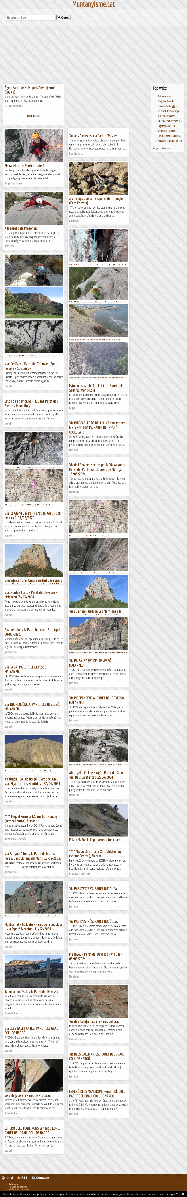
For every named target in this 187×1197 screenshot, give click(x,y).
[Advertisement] (93, 55)
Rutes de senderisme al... (170, 121)
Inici (12, 1177)
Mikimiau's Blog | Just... (169, 106)
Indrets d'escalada (166, 116)
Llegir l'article (34, 115)
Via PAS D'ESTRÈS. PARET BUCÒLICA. (93, 888)
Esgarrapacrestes (166, 126)
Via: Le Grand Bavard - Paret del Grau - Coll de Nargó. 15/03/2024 (33, 515)
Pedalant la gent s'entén (170, 140)
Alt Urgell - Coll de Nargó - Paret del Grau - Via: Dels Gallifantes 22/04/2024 (97, 774)
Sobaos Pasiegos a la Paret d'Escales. (93, 135)
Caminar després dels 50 (169, 135)
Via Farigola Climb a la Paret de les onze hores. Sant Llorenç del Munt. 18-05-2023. (33, 855)
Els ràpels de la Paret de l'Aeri (24, 165)
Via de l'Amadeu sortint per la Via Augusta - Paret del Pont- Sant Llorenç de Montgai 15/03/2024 (98, 469)
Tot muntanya (164, 96)
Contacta (42, 1177)
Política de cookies (18, 1187)
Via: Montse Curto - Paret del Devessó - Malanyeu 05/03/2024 (31, 594)
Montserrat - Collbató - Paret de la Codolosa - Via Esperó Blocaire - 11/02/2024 (33, 926)
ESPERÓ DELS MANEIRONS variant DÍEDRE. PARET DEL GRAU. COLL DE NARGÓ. (97, 1093)
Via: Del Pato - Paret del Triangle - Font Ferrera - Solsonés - (31, 366)
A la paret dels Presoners (21, 228)
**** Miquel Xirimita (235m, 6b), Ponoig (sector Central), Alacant (31, 818)
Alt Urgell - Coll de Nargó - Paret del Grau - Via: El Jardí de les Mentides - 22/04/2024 (32, 781)
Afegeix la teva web (162, 148)
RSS (24, 1177)
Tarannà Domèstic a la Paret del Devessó (31, 991)
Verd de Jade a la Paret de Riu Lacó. (28, 1095)
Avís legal (13, 1184)
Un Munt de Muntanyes (169, 111)
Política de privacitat (19, 1189)
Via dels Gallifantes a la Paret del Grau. (94, 1021)
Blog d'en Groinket (167, 101)
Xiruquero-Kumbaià (167, 130)
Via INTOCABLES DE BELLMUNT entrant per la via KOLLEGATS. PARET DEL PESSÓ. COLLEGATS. (97, 427)
